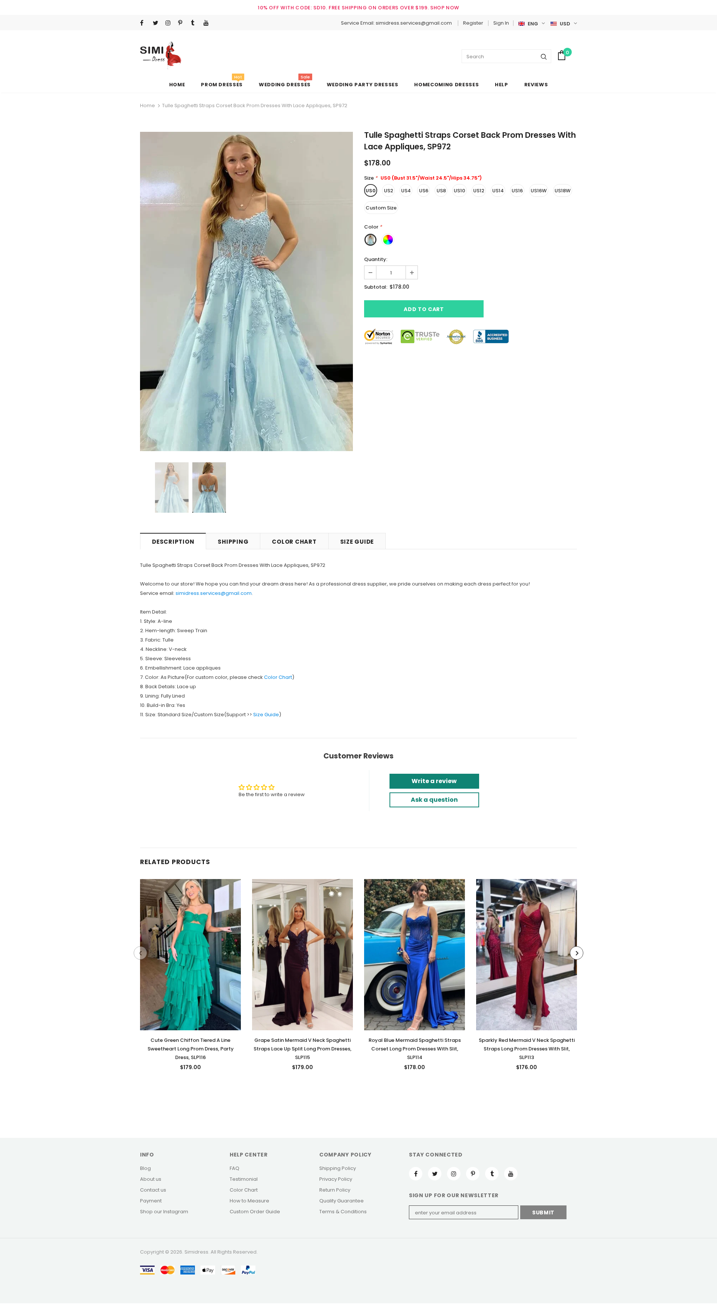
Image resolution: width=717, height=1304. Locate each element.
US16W (539, 190)
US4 (406, 190)
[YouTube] (208, 23)
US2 (388, 190)
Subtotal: (375, 287)
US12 (478, 190)
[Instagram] (170, 23)
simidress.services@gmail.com (214, 593)
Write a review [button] (434, 781)
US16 (517, 190)
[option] (246, 291)
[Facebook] (144, 23)
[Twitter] (157, 23)
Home (147, 105)
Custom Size (381, 207)
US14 (498, 190)
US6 (423, 190)
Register (473, 23)
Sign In (501, 23)
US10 (459, 190)
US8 (441, 190)
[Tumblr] (195, 23)
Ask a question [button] (434, 799)
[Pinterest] (182, 23)
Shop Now (444, 7)
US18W (563, 190)
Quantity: (375, 259)
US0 (371, 190)
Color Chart (278, 677)
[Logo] (160, 55)
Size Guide (266, 714)
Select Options (190, 952)
